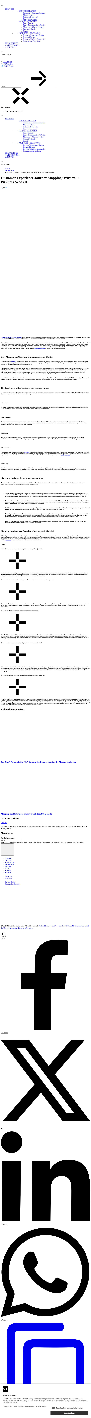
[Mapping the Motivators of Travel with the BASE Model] (45, 810)
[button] (2, 69)
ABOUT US (9, 47)
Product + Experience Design (33, 35)
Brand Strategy (28, 23)
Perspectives (9, 170)
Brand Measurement (30, 19)
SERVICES (9, 9)
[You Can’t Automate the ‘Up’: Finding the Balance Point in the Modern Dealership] (45, 757)
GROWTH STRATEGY (27, 11)
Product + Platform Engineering (34, 39)
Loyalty (26, 31)
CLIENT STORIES (12, 45)
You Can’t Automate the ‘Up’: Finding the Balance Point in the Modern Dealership (38, 762)
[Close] (2, 51)
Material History (44, 926)
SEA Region (8, 64)
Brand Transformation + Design (34, 25)
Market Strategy (28, 15)
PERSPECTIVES (11, 43)
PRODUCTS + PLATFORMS (30, 33)
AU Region (8, 62)
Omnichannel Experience (32, 41)
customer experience (39, 348)
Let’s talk (4, 823)
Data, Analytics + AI (30, 17)
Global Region (9, 66)
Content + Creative (29, 29)
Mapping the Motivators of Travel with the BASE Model (26, 814)
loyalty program (65, 454)
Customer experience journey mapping (11, 337)
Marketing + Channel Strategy (33, 27)
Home (7, 168)
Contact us (8, 540)
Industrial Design (29, 37)
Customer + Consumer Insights (34, 13)
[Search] (55, 86)
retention (26, 452)
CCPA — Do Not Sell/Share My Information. (68, 926)
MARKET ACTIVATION (28, 21)
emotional (13, 361)
